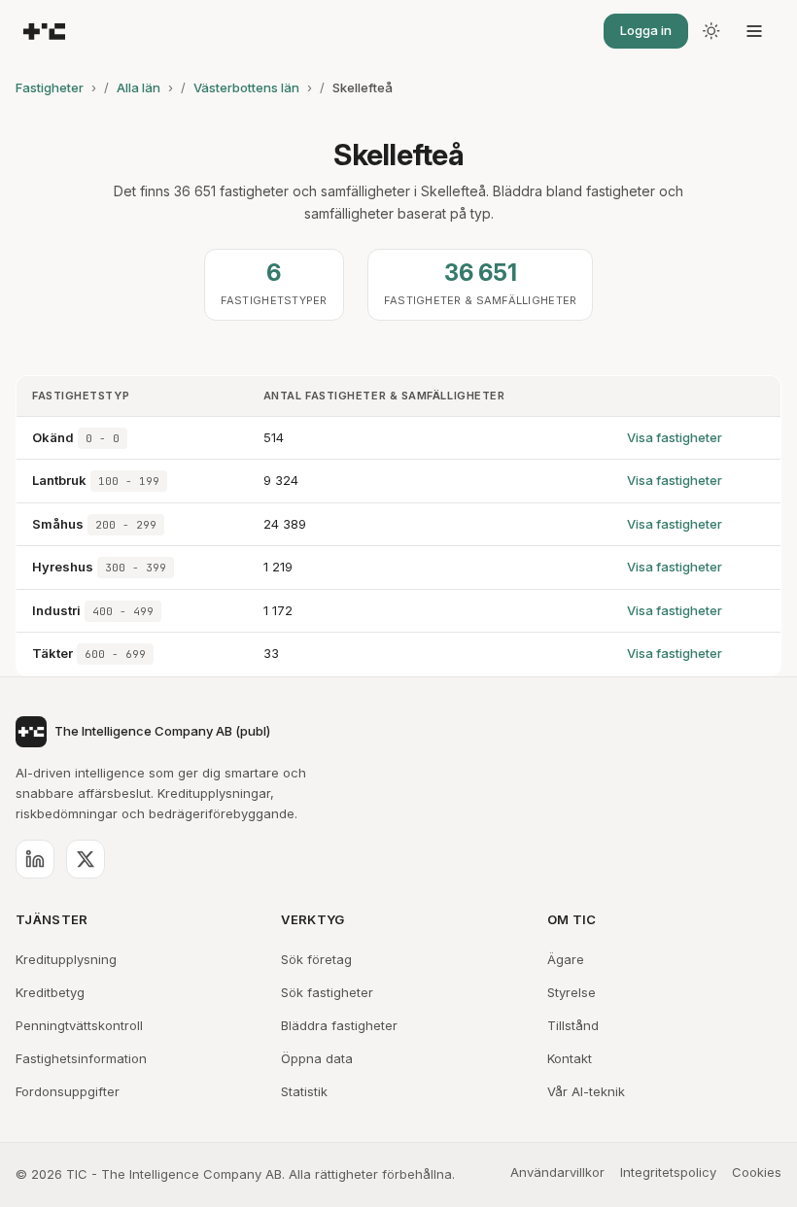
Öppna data (317, 1058)
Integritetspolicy (668, 1172)
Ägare (565, 959)
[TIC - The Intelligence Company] (44, 31)
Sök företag (316, 959)
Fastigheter (50, 87)
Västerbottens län (246, 87)
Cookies (756, 1172)
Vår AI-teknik (586, 1091)
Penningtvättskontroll (79, 1025)
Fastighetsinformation (81, 1058)
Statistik (304, 1091)
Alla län (138, 87)
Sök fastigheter (327, 992)
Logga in (646, 30)
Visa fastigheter (674, 437)
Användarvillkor (557, 1172)
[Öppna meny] (754, 31)
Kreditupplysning (66, 959)
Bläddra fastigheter (339, 1025)
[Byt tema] (711, 31)
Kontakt (569, 1058)
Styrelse (571, 992)
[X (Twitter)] (85, 859)
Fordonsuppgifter (68, 1091)
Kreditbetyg (50, 992)
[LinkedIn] (35, 859)
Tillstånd (573, 1025)
